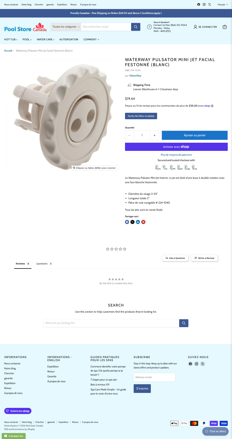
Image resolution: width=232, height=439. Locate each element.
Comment (90, 39)
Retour (73, 4)
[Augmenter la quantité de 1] (154, 135)
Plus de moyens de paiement (176, 154)
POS (6, 429)
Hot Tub (10, 39)
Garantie (51, 376)
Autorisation (68, 39)
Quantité (129, 127)
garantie (50, 4)
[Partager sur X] (132, 222)
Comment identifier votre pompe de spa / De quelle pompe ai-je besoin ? (108, 370)
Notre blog (26, 4)
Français (221, 4)
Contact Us (15, 436)
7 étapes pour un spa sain (104, 379)
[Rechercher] (135, 27)
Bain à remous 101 (100, 384)
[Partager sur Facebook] (127, 222)
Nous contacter (11, 4)
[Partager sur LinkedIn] (138, 222)
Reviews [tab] (20, 263)
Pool (26, 39)
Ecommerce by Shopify (24, 429)
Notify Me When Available (141, 116)
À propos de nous (88, 4)
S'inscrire (142, 388)
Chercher (39, 4)
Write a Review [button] (206, 258)
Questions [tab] (42, 263)
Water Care (45, 39)
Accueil (8, 50)
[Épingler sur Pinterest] (143, 222)
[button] (206, 27)
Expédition (62, 4)
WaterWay (135, 75)
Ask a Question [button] (177, 258)
